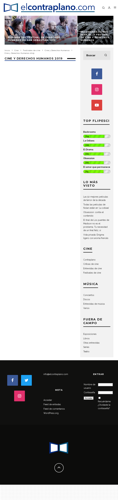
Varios (86, 308)
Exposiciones (89, 334)
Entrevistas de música (94, 304)
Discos (86, 299)
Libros (86, 338)
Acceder (47, 400)
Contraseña (89, 392)
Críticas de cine (90, 264)
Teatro (86, 351)
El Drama (88, 149)
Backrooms (89, 132)
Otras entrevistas (91, 343)
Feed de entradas (52, 404)
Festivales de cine (92, 273)
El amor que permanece (96, 167)
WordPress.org (51, 413)
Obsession (88, 158)
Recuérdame (104, 401)
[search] (105, 55)
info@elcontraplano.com (55, 374)
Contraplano (89, 260)
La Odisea (88, 140)
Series (86, 347)
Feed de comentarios (54, 409)
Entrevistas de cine (92, 268)
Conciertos (88, 295)
